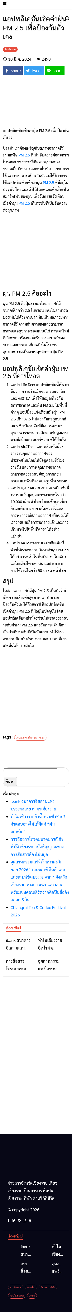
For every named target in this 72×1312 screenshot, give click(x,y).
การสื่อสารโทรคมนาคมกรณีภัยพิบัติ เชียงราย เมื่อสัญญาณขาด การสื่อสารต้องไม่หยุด (37, 846)
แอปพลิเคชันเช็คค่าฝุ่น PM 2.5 (30, 737)
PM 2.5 (24, 154)
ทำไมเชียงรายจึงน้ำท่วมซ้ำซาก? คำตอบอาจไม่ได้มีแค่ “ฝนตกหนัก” (38, 824)
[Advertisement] (36, 252)
